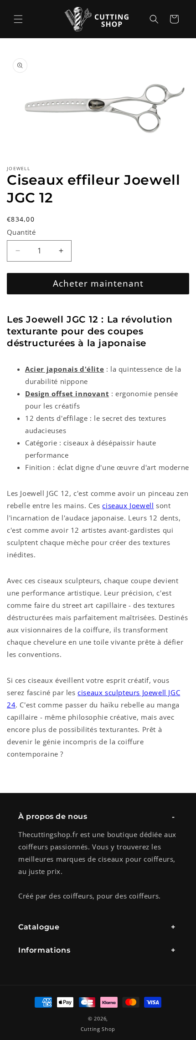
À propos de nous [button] (53, 816)
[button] (18, 19)
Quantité (21, 232)
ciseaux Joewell (128, 505)
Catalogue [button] (38, 927)
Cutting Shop (98, 1028)
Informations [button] (44, 950)
